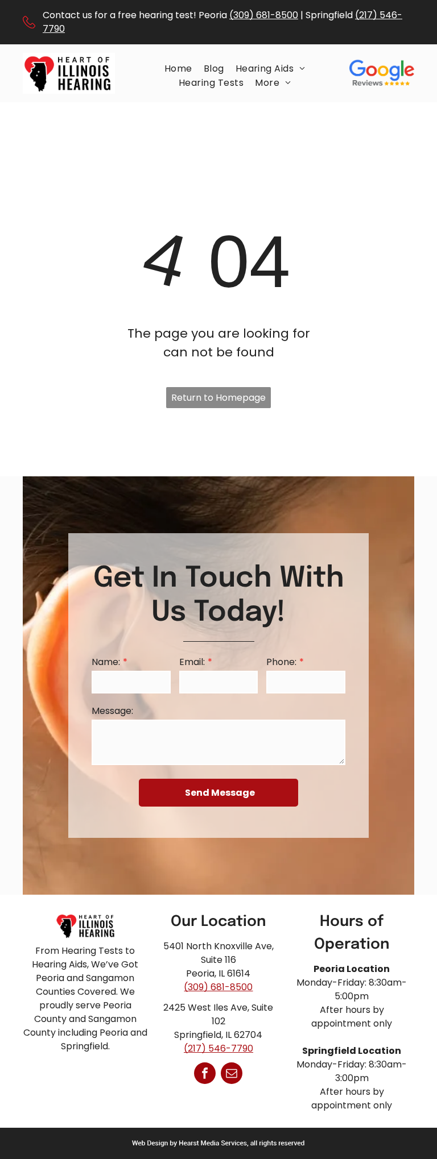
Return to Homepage (218, 397)
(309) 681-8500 (263, 15)
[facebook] (205, 1074)
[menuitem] (178, 68)
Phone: (281, 661)
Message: (112, 710)
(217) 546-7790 (218, 1048)
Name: (106, 661)
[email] (231, 1074)
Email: (192, 661)
